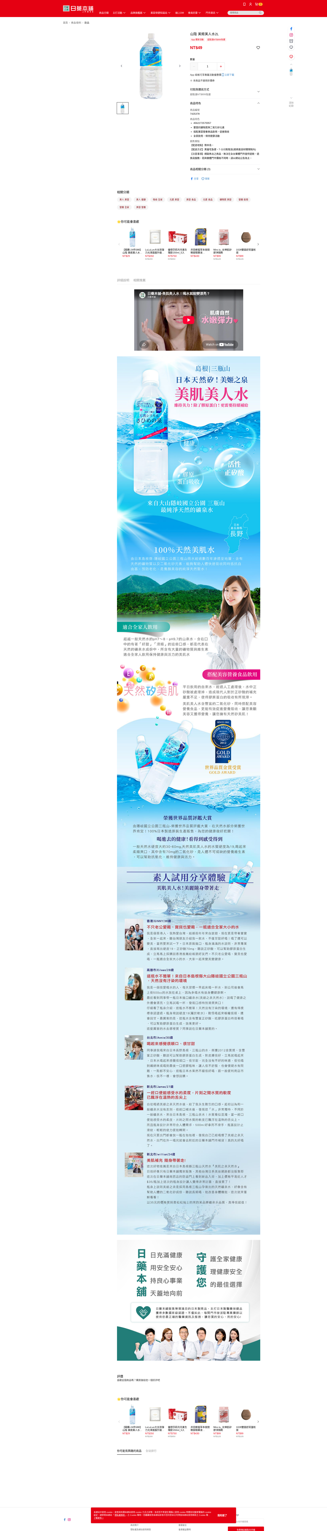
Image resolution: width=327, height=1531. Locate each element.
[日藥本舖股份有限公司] (78, 8)
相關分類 (123, 192)
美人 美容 (124, 199)
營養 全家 (124, 207)
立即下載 (229, 74)
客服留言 (182, 1525)
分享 (196, 178)
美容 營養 (141, 207)
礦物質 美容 (225, 199)
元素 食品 (208, 199)
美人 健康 (141, 199)
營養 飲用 (243, 199)
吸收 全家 (157, 199)
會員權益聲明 (184, 1529)
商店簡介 (134, 1525)
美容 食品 (191, 199)
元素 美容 (174, 199)
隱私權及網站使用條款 (140, 1529)
